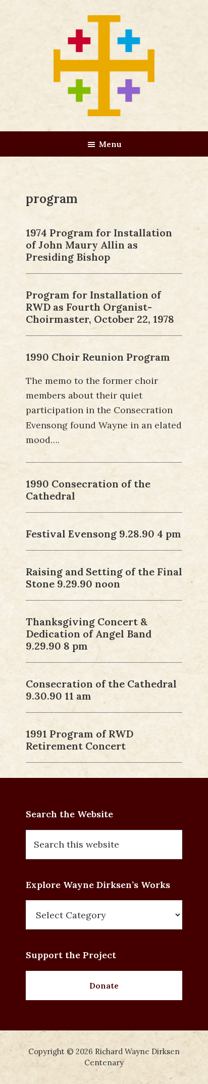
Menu (110, 144)
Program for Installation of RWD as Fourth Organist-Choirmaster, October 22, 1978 (100, 306)
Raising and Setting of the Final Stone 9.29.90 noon (104, 577)
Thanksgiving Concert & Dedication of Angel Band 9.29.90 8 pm (88, 633)
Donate (104, 985)
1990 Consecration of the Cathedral (88, 489)
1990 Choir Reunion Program (98, 357)
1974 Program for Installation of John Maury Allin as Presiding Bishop (99, 244)
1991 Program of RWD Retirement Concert (79, 739)
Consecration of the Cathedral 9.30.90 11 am (101, 689)
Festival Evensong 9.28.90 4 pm (103, 533)
